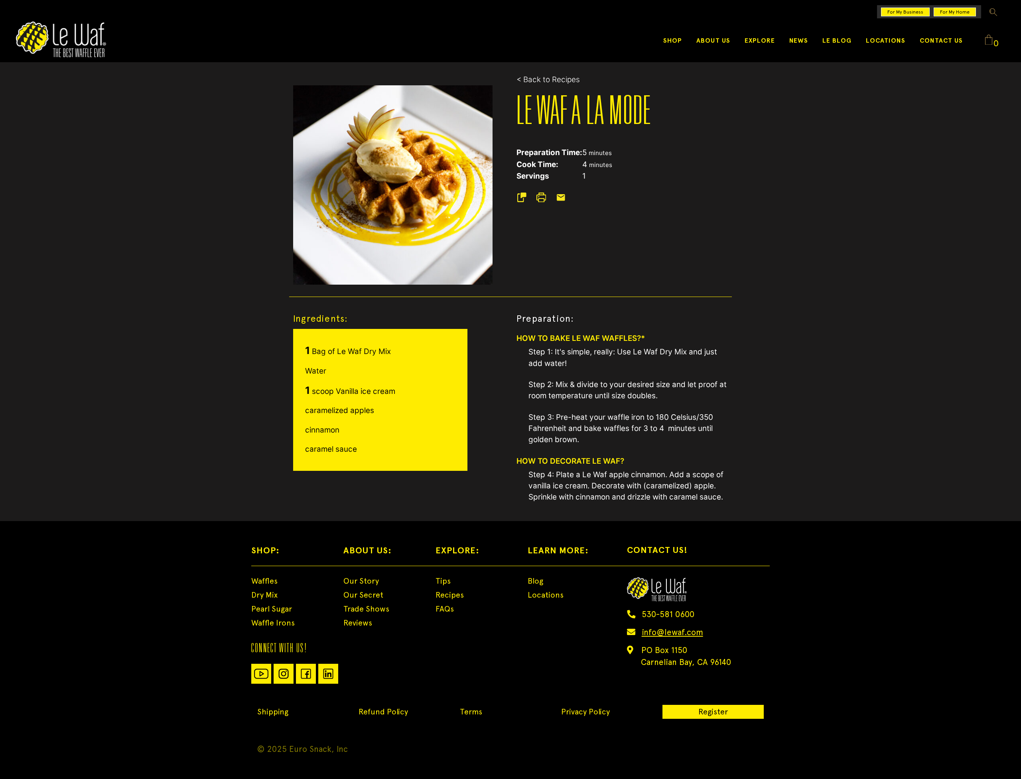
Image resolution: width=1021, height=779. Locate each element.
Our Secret (363, 595)
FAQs (445, 609)
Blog (535, 581)
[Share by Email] (565, 197)
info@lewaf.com (672, 632)
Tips (443, 581)
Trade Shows (366, 609)
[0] (988, 40)
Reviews (357, 623)
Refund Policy (383, 711)
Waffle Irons (273, 623)
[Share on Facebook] (525, 197)
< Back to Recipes (548, 79)
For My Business (905, 12)
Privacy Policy (585, 711)
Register (713, 711)
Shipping (272, 711)
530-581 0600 (668, 614)
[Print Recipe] (545, 197)
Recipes (450, 595)
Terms (471, 711)
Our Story (361, 581)
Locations (546, 595)
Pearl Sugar (271, 609)
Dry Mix (264, 595)
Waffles (264, 581)
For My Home (955, 12)
